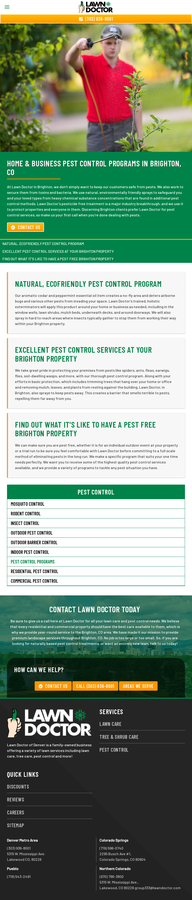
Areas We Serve (138, 686)
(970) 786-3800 (112, 876)
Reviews (15, 799)
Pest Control (114, 750)
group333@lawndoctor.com (158, 887)
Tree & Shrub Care (119, 737)
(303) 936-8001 (19, 848)
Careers (15, 812)
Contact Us (29, 227)
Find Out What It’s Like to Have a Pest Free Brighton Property (58, 259)
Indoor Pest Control (30, 552)
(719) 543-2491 (19, 876)
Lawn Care (111, 724)
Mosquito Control (27, 504)
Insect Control (25, 523)
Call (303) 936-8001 (95, 686)
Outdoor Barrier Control (34, 542)
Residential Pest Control (34, 571)
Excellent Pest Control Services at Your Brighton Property (58, 251)
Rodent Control (26, 513)
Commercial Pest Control (34, 581)
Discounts (18, 786)
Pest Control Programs (33, 561)
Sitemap (15, 825)
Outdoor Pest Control (32, 533)
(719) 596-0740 (111, 848)
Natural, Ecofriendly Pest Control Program (43, 243)
